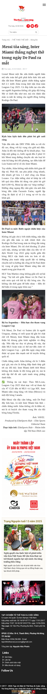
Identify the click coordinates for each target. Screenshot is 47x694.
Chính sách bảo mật (13, 662)
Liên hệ (7, 660)
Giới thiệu (8, 657)
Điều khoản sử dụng (12, 665)
